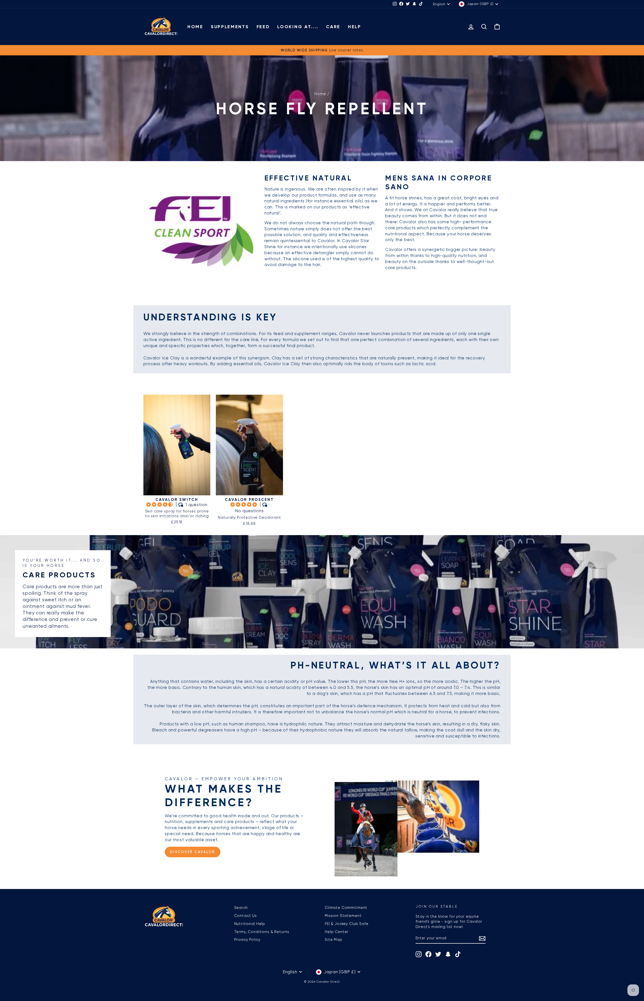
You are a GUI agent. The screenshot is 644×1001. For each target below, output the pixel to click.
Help (354, 26)
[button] (160, 504)
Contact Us (245, 916)
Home (195, 26)
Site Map (333, 940)
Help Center (336, 932)
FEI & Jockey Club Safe (347, 924)
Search (241, 908)
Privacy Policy (247, 940)
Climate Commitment (346, 908)
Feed (263, 26)
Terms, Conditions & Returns (261, 932)
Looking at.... (297, 26)
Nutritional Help (249, 924)
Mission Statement (343, 916)
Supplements (230, 26)
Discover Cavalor (192, 852)
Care (333, 26)
